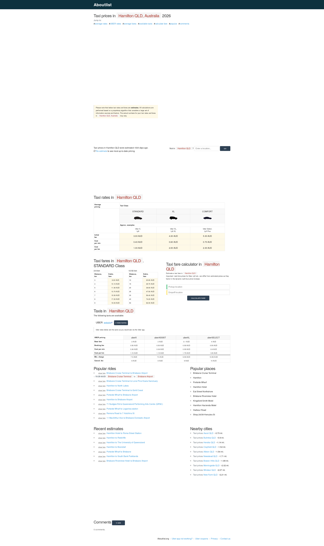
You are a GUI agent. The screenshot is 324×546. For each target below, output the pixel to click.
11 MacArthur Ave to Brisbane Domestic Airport (128, 417)
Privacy (214, 538)
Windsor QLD (204, 470)
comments (184, 23)
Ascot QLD (203, 433)
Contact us (225, 538)
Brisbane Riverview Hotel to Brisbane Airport (127, 460)
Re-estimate (101, 151)
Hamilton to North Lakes (118, 385)
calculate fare (161, 23)
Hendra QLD (204, 442)
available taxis (145, 23)
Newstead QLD (205, 456)
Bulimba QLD (204, 437)
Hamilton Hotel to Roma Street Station (124, 433)
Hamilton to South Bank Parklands (122, 456)
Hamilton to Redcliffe (116, 437)
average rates (101, 23)
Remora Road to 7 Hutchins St (120, 413)
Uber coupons (201, 538)
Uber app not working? (182, 538)
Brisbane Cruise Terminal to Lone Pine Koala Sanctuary (132, 380)
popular (173, 23)
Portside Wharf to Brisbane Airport (122, 394)
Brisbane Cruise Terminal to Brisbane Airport (127, 373)
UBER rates (115, 23)
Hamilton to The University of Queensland (126, 442)
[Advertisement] (162, 43)
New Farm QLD (205, 474)
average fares (130, 23)
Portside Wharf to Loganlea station (122, 408)
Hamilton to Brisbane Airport (119, 399)
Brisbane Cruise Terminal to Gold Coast (125, 390)
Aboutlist (103, 4)
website (107, 322)
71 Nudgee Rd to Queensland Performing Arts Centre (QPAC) (135, 404)
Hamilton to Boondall (116, 446)
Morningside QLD (206, 465)
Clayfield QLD (204, 446)
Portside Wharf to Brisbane (119, 451)
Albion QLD (203, 451)
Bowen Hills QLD (206, 460)
